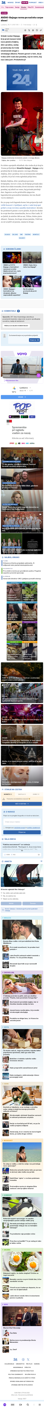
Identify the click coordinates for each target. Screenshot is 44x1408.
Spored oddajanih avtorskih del (22, 1381)
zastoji (22, 794)
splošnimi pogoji (19, 828)
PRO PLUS (29, 1364)
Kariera (37, 1364)
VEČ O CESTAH (20, 804)
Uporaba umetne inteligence (22, 1385)
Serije (17, 7)
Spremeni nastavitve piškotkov (22, 1371)
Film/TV (30, 7)
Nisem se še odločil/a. (11, 899)
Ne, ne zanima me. (9, 896)
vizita (6, 1027)
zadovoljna (9, 972)
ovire (36, 794)
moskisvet (8, 1140)
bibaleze (7, 918)
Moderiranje (18, 1367)
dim (21, 234)
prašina (27, 234)
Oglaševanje (9, 1364)
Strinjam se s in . (22, 828)
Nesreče (8, 794)
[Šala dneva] (38, 855)
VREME (20, 397)
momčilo (36, 234)
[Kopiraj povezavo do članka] (40, 30)
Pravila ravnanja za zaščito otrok (22, 1378)
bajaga (7, 234)
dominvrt (8, 1195)
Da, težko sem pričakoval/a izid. (14, 893)
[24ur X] (28, 1359)
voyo (6, 1304)
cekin (6, 1084)
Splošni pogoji (30, 1374)
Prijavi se (33, 340)
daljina (15, 234)
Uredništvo (20, 1364)
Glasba (23, 7)
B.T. (7, 30)
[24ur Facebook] (23, 1359)
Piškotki (28, 1367)
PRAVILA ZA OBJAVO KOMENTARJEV (16, 325)
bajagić (22, 238)
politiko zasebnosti (33, 828)
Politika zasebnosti (15, 1374)
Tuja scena (9, 7)
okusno (7, 1250)
